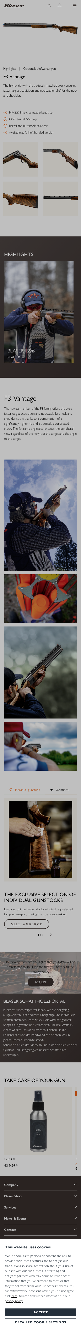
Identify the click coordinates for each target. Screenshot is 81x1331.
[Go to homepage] (21, 5)
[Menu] (74, 5)
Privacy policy (40, 972)
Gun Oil (9, 1158)
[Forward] (50, 935)
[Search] (49, 5)
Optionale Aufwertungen (39, 68)
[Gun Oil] (38, 1121)
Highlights (9, 68)
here (14, 1296)
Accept (40, 1312)
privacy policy (14, 1301)
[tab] (24, 790)
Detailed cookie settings (40, 1322)
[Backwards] (30, 935)
